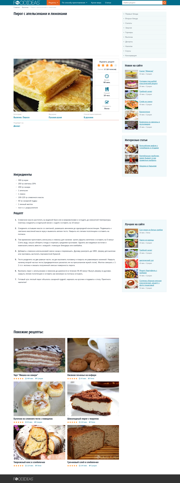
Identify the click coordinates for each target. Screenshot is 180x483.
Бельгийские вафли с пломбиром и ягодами (149, 146)
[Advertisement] (66, 36)
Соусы (128, 51)
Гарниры (129, 32)
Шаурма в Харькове (148, 166)
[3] (107, 65)
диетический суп (146, 260)
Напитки (128, 46)
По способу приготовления (73, 3)
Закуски (128, 28)
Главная (17, 7)
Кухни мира (96, 3)
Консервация (131, 55)
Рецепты (52, 3)
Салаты (128, 23)
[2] (103, 65)
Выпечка (25, 7)
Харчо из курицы (146, 240)
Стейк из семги (145, 101)
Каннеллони (144, 112)
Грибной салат (145, 91)
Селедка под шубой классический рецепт (148, 82)
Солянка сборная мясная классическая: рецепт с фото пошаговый (150, 283)
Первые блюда (131, 14)
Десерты (129, 42)
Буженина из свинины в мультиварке (149, 123)
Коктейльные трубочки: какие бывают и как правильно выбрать (149, 158)
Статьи (108, 3)
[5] (115, 65)
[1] (98, 65)
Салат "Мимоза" (146, 71)
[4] (111, 65)
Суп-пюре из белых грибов (151, 230)
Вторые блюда (131, 18)
